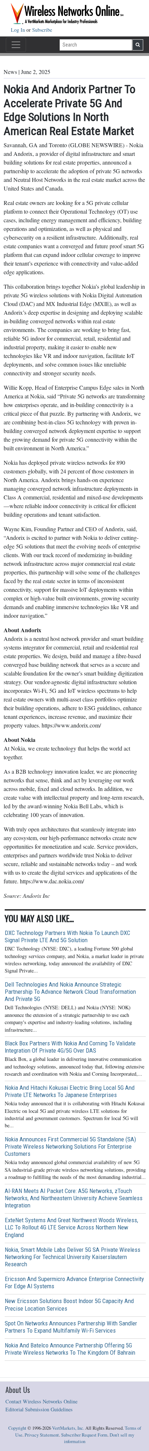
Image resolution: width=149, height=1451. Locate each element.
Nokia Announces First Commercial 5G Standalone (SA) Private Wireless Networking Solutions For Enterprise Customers (70, 1146)
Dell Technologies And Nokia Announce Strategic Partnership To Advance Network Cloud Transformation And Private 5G (70, 991)
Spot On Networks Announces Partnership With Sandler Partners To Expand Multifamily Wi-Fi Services (71, 1327)
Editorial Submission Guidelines (39, 1409)
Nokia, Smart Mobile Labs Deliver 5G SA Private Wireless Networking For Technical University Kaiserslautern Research (72, 1257)
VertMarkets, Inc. (68, 1428)
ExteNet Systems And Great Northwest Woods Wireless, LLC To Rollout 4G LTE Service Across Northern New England (71, 1227)
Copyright (17, 1428)
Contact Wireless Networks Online (41, 1401)
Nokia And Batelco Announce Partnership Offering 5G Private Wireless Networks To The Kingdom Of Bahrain (70, 1349)
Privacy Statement (42, 1435)
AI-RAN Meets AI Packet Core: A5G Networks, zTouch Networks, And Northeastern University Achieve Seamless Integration (73, 1198)
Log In (18, 29)
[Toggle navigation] (16, 45)
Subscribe (42, 29)
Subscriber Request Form (84, 1435)
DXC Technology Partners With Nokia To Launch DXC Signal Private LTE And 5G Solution (67, 936)
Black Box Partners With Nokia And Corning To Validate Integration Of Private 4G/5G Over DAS (70, 1047)
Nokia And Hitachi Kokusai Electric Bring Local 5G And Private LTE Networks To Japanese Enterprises (70, 1091)
